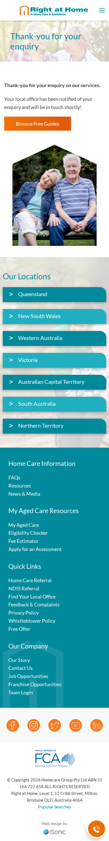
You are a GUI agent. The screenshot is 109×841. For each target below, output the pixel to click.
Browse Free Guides (37, 124)
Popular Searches (54, 806)
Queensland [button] (32, 294)
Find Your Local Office (32, 596)
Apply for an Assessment (35, 549)
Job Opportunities (28, 676)
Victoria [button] (27, 359)
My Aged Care (23, 525)
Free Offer (19, 629)
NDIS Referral (23, 588)
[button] (102, 10)
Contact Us (20, 668)
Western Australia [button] (40, 337)
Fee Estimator (23, 541)
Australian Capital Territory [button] (51, 381)
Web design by (54, 823)
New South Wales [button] (39, 315)
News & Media (24, 494)
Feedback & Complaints (34, 604)
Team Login (20, 692)
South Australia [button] (37, 403)
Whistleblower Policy (31, 621)
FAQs (14, 477)
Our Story (19, 660)
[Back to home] (54, 10)
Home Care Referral (30, 580)
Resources (19, 485)
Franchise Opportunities (34, 684)
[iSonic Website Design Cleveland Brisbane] (54, 831)
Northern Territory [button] (40, 425)
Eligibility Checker (28, 533)
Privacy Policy (23, 612)
